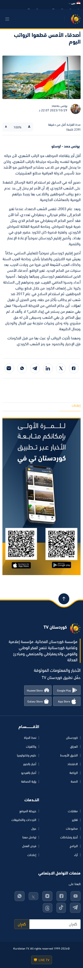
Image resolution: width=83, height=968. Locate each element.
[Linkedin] (48, 368)
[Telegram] (35, 368)
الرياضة (74, 772)
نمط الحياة (30, 737)
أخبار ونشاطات (69, 837)
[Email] (9, 368)
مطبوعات (72, 828)
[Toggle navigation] (7, 19)
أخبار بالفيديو (28, 772)
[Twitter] (61, 368)
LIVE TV (43, 960)
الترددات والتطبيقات (23, 819)
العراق (74, 746)
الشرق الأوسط (69, 755)
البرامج (74, 846)
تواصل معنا (29, 837)
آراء (76, 854)
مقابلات (73, 811)
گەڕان (22, 924)
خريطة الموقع (27, 811)
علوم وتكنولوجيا (26, 755)
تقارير (75, 819)
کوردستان (72, 737)
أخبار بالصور (29, 764)
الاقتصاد (72, 764)
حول (33, 828)
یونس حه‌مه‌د (59, 105)
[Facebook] (74, 368)
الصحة (74, 781)
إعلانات (76, 405)
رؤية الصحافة (28, 781)
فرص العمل (29, 846)
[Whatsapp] (22, 368)
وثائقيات (31, 746)
